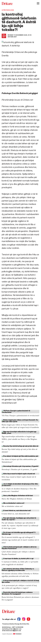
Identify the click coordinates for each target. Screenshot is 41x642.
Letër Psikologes (8, 10)
